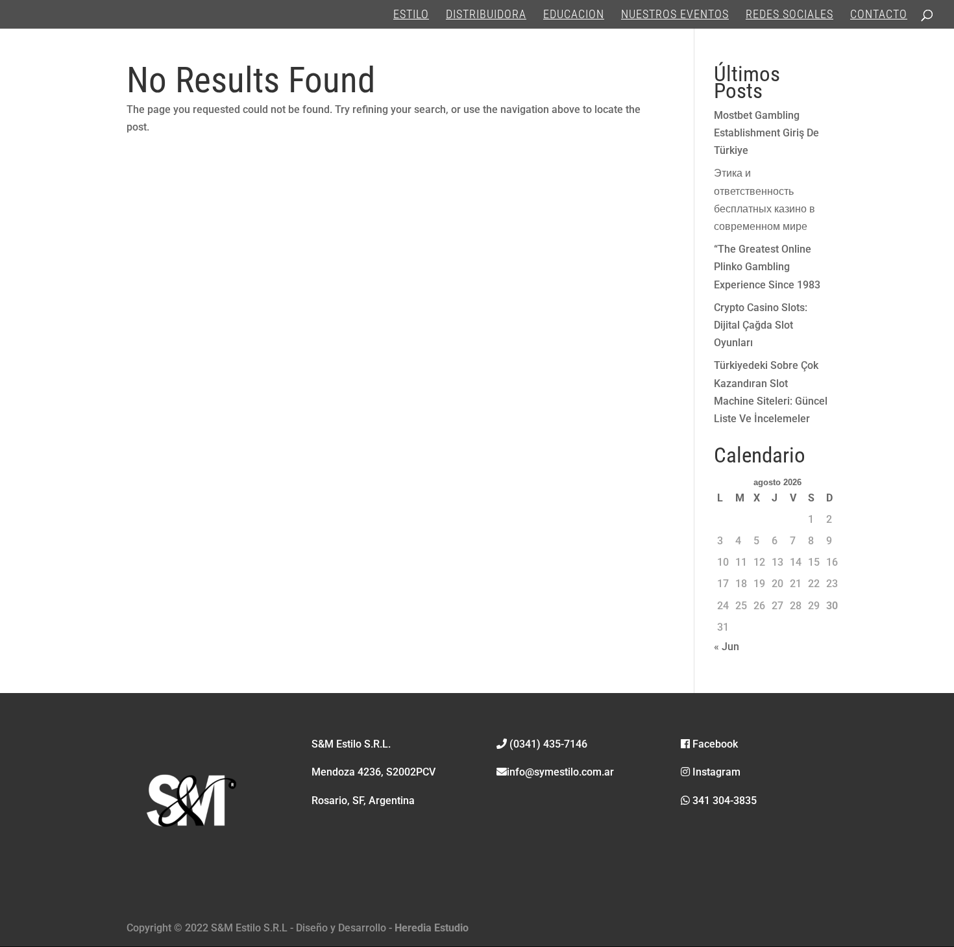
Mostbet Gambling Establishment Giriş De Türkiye (766, 133)
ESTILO (411, 15)
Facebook (714, 744)
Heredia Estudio (432, 928)
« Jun (726, 646)
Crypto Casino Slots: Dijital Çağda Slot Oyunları (760, 325)
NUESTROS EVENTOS (675, 15)
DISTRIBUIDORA (486, 15)
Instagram (715, 772)
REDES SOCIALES (789, 15)
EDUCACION (573, 15)
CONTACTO (878, 15)
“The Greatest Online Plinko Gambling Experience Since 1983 (767, 266)
